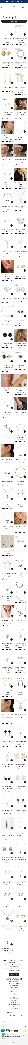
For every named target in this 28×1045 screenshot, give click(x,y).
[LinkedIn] (20, 1015)
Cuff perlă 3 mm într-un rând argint (20, 63)
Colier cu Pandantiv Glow (20, 206)
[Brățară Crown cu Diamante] (20, 450)
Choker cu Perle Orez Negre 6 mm (7, 207)
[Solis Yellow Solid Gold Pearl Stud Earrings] (20, 894)
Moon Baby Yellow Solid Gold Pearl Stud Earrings (7, 881)
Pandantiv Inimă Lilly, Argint (7, 597)
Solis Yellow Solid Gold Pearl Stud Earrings (20, 903)
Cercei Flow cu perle (7, 87)
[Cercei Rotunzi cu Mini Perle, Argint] (7, 564)
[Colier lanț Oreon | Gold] (8, 325)
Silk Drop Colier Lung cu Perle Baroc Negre (7, 621)
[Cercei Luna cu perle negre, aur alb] (7, 732)
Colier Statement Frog (20, 620)
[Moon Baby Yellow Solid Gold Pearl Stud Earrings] (7, 872)
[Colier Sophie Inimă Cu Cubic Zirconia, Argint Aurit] (7, 658)
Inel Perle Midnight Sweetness (20, 321)
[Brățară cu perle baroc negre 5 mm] (20, 588)
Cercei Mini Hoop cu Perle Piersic (7, 691)
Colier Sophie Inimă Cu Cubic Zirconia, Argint (20, 644)
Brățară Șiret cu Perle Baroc (20, 183)
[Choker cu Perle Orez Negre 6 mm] (7, 197)
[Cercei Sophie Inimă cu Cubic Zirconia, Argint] (20, 658)
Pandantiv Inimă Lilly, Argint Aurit (7, 644)
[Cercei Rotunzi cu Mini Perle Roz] (20, 682)
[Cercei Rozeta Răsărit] (7, 221)
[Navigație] (1, 7)
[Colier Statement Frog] (20, 611)
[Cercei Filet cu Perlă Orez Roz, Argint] (20, 289)
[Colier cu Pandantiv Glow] (20, 197)
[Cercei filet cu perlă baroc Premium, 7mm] (7, 104)
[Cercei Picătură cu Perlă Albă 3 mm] (7, 450)
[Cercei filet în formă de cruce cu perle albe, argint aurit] (20, 916)
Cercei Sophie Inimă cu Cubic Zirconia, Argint (20, 668)
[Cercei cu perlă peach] (20, 266)
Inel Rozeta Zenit (7, 298)
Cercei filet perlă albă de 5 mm (7, 39)
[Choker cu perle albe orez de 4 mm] (20, 30)
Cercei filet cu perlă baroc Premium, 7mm (7, 113)
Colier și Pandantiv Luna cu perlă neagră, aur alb (20, 858)
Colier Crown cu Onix (7, 526)
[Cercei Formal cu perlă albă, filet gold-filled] (7, 53)
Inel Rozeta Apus (21, 365)
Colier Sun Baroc (20, 136)
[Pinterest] (14, 1015)
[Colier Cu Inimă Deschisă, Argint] (20, 564)
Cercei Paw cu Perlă (7, 435)
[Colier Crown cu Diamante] (7, 403)
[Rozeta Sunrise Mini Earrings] (20, 756)
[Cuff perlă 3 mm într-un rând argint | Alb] (17, 69)
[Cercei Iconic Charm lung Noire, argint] (7, 541)
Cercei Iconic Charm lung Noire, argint (7, 550)
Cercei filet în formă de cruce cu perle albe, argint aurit (20, 926)
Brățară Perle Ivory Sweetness (7, 389)
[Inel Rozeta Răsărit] (20, 221)
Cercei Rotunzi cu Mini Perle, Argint (7, 574)
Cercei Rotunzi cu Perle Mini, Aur (20, 503)
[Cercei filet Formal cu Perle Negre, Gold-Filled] (7, 357)
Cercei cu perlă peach (20, 274)
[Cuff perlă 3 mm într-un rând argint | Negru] (23, 69)
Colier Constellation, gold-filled (20, 252)
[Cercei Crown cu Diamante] (20, 518)
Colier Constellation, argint (7, 252)
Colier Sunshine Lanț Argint (20, 742)
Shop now (19, 1)
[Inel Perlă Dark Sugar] (7, 472)
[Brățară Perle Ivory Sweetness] (7, 380)
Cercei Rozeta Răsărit (7, 229)
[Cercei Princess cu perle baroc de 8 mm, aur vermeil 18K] (20, 78)
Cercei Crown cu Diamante (20, 527)
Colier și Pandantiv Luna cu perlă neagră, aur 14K (7, 949)
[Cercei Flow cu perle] (7, 78)
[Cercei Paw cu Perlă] (7, 427)
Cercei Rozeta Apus (7, 343)
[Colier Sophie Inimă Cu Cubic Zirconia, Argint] (20, 635)
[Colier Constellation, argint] (7, 242)
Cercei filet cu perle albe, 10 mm (7, 136)
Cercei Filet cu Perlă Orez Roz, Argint (20, 299)
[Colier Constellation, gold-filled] (20, 242)
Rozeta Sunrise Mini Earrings (20, 765)
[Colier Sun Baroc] (20, 127)
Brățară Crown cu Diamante (20, 460)
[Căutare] (23, 7)
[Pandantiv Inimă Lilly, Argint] (7, 588)
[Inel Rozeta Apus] (20, 357)
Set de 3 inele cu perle (20, 412)
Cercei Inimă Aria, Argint (20, 550)
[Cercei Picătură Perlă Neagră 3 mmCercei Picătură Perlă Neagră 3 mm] (7, 705)
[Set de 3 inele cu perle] (20, 403)
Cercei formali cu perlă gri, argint (7, 275)
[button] (5, 44)
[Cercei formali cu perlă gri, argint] (7, 266)
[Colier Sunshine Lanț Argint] (20, 732)
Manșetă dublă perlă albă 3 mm (20, 160)
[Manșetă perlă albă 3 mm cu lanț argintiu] (7, 150)
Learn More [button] (5, 1038)
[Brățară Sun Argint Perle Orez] (20, 380)
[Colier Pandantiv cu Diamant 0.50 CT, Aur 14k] (7, 916)
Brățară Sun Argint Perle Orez (20, 389)
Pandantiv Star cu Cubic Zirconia (20, 715)
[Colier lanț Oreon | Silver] (6, 325)
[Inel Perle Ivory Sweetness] (7, 174)
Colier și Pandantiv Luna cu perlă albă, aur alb (7, 811)
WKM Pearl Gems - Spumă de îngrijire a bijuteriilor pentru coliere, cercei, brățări (7, 834)
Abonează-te (14, 974)
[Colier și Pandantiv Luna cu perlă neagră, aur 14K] (7, 940)
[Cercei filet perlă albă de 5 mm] (7, 30)
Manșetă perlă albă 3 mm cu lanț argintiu (7, 160)
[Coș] (26, 7)
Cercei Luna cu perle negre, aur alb (7, 742)
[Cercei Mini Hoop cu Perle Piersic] (7, 682)
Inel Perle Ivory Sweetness (7, 183)
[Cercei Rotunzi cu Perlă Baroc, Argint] (20, 427)
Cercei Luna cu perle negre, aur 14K (20, 811)
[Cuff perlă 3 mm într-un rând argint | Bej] (20, 69)
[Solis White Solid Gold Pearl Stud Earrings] (7, 894)
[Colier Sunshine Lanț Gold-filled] (7, 756)
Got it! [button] (14, 1042)
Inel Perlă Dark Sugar (7, 481)
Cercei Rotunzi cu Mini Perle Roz (20, 691)
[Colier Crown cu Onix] (7, 518)
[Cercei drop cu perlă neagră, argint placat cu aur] (7, 778)
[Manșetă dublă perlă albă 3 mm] (20, 150)
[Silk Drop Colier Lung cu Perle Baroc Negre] (7, 611)
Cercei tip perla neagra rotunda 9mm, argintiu (20, 344)
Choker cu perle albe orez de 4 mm (20, 39)
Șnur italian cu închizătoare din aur (20, 482)
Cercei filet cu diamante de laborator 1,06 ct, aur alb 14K (7, 859)
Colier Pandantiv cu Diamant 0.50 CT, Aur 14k (7, 925)
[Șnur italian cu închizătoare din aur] (20, 472)
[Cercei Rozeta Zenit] (20, 778)
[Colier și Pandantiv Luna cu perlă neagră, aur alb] (20, 849)
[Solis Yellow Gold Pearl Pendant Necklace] (20, 872)
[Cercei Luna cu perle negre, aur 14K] (20, 801)
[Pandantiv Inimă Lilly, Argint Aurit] (7, 635)
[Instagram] (10, 1015)
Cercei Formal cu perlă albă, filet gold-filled (7, 63)
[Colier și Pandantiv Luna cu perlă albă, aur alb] (7, 801)
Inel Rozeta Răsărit (20, 229)
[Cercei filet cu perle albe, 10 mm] (7, 127)
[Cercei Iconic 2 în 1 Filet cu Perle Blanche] (20, 104)
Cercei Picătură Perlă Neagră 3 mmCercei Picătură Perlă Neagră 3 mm (7, 716)
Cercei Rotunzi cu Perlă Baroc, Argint (20, 436)
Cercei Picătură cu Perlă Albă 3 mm (7, 460)
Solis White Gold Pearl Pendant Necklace (20, 832)
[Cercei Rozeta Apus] (7, 335)
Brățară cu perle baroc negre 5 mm (20, 597)
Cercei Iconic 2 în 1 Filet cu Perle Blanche (20, 113)
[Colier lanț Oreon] (7, 311)
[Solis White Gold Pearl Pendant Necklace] (20, 823)
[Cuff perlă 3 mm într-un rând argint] (20, 53)
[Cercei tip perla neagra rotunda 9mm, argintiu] (20, 335)
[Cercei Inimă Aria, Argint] (20, 541)
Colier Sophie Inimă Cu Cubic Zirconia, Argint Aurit (7, 668)
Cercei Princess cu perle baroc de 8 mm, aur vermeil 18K (20, 88)
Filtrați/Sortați (14, 21)
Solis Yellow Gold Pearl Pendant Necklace (20, 881)
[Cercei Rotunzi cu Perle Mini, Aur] (20, 494)
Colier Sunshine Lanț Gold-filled (7, 765)
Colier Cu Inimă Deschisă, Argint (20, 574)
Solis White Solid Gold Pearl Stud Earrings (7, 903)
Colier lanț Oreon (7, 320)
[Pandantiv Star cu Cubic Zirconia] (20, 705)
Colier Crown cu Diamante (7, 413)
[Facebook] (7, 1015)
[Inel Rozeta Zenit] (7, 289)
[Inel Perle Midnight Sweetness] (20, 311)
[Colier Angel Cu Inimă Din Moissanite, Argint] (7, 494)
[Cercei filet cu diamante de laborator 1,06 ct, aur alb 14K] (7, 849)
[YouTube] (17, 1015)
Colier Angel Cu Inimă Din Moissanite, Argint (7, 503)
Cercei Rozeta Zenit (20, 786)
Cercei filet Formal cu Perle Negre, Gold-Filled (7, 366)
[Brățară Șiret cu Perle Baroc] (20, 174)
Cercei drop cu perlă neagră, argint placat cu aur (7, 788)
